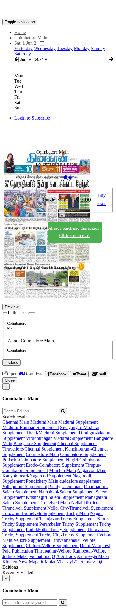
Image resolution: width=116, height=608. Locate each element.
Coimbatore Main (42, 454)
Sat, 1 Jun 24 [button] (27, 43)
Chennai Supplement (77, 443)
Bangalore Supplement (34, 443)
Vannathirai (40, 556)
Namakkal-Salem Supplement (67, 491)
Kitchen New (15, 561)
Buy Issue (101, 199)
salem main (72, 486)
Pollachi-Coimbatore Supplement (33, 459)
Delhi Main (90, 545)
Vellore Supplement (31, 540)
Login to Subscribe (32, 117)
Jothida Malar (15, 556)
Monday (82, 48)
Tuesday (65, 48)
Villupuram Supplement (24, 486)
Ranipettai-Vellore (89, 550)
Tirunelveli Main (54, 502)
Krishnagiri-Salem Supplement (55, 497)
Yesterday (23, 48)
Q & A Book (64, 556)
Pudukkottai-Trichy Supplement (56, 529)
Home (20, 32)
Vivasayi (65, 561)
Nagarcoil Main (91, 470)
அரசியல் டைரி (88, 561)
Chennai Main (15, 422)
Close (10, 380)
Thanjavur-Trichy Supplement (67, 518)
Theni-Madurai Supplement (52, 432)
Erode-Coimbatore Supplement (55, 465)
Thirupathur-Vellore (52, 550)
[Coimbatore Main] (58, 9)
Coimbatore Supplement (83, 454)
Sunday (98, 48)
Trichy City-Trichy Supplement (68, 534)
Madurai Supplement (78, 422)
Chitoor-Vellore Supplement (52, 545)
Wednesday (45, 48)
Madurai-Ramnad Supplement (30, 427)
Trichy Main (77, 513)
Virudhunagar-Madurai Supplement (59, 438)
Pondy (54, 486)
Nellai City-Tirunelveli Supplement (80, 507)
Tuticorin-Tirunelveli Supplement (33, 513)
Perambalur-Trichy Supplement (68, 524)
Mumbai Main (62, 470)
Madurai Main (44, 422)
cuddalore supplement (80, 481)
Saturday (22, 53)
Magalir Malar (42, 561)
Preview (11, 307)
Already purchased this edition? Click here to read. (74, 232)
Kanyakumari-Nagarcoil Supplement (36, 475)
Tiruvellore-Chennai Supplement (33, 448)
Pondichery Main (42, 481)
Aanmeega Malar (93, 556)
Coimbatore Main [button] (30, 37)
